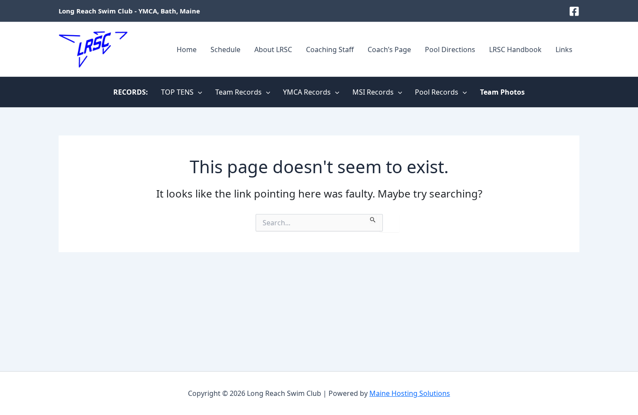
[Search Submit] (373, 218)
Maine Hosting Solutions (409, 393)
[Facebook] (574, 11)
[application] (198, 92)
